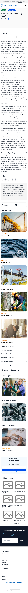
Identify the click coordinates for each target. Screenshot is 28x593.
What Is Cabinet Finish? (8, 342)
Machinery (4, 233)
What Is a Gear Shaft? (8, 425)
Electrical (4, 560)
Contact (4, 573)
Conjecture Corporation (15, 589)
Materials (4, 260)
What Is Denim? (5, 262)
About (3, 570)
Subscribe (14, 469)
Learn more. (20, 2)
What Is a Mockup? (7, 450)
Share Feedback (22, 204)
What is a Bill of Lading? (19, 491)
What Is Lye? (5, 520)
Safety (4, 562)
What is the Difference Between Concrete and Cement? (19, 522)
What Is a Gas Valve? (7, 289)
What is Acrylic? (18, 505)
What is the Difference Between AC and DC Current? (7, 506)
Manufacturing (6, 398)
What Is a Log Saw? (6, 315)
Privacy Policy (3, 590)
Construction (6, 448)
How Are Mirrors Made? (9, 400)
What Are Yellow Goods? (8, 236)
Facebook (4, 579)
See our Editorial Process (8, 204)
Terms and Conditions (11, 590)
